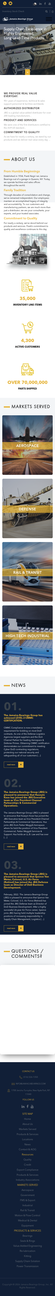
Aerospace (28, 1190)
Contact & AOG (27, 1149)
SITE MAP (27, 1113)
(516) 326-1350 (30, 1077)
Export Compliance (27, 1169)
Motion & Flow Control (27, 1215)
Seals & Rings (27, 1240)
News (27, 1144)
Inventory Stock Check (13, 11)
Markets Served (27, 1129)
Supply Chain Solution (27, 1261)
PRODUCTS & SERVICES (27, 1230)
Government (28, 1195)
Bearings (27, 1235)
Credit (27, 1164)
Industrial (27, 1205)
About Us (27, 1124)
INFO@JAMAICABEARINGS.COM (31, 1083)
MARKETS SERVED (27, 1184)
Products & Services (27, 1134)
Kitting (27, 1256)
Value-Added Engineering (27, 1245)
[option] (27, 44)
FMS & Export (27, 1200)
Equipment (28, 1225)
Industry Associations (27, 1179)
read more (11, 764)
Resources (27, 1154)
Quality (27, 1159)
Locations (27, 1139)
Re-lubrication (27, 1250)
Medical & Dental (27, 1220)
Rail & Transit (27, 1210)
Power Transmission (27, 1266)
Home (27, 1118)
